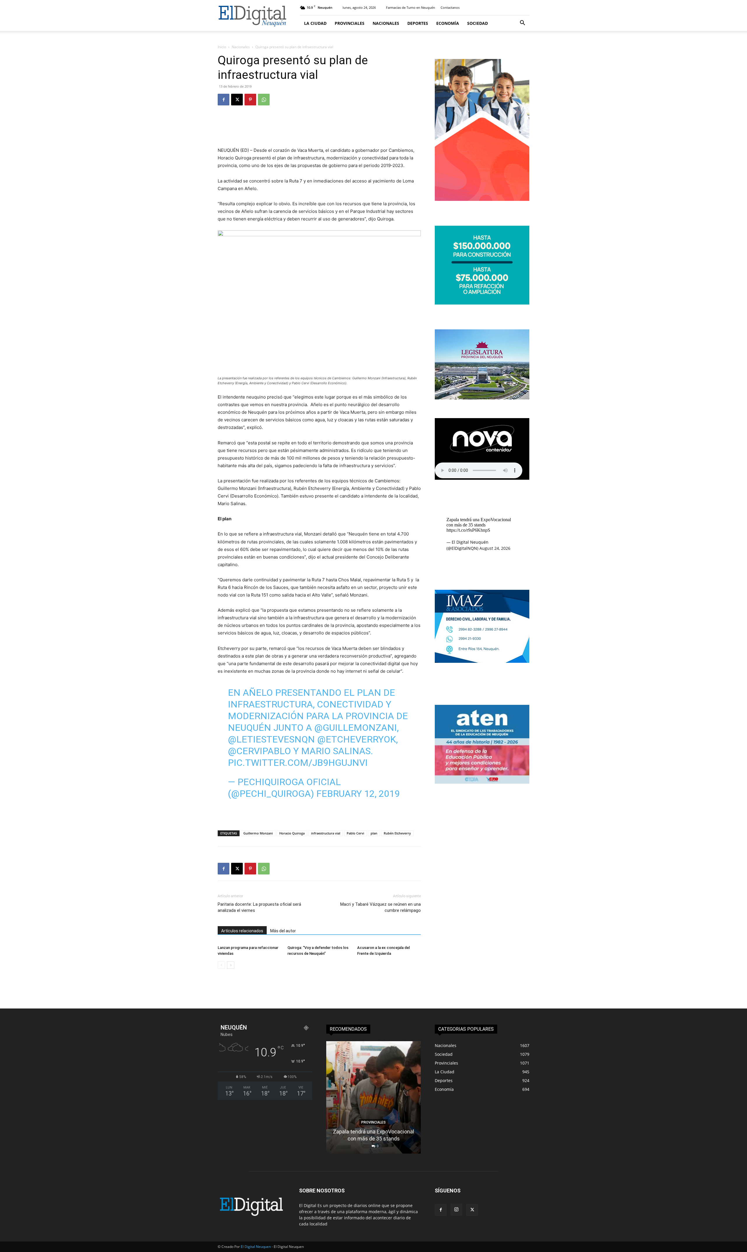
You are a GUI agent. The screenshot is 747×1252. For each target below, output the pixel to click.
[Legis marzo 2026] (482, 398)
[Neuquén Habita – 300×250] (482, 303)
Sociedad (477, 23)
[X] (237, 99)
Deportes (417, 23)
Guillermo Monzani (258, 833)
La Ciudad (315, 23)
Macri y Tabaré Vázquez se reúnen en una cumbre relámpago (380, 907)
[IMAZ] (482, 661)
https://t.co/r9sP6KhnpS (468, 530)
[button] (522, 23)
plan (374, 833)
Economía (447, 23)
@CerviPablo (259, 751)
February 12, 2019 (358, 793)
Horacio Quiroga (292, 833)
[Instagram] (456, 1210)
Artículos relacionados (242, 930)
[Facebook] (223, 99)
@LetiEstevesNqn (271, 739)
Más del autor (283, 930)
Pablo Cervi (355, 833)
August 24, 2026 (494, 548)
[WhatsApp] (264, 99)
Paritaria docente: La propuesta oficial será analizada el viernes (259, 907)
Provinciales (349, 23)
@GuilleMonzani (355, 727)
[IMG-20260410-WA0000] (482, 782)
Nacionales (386, 23)
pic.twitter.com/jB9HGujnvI (298, 762)
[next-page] (230, 965)
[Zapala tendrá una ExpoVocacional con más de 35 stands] (373, 1097)
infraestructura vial (325, 833)
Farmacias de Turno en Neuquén (410, 7)
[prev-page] (221, 965)
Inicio (222, 46)
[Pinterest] (250, 99)
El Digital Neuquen (256, 1246)
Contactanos (450, 7)
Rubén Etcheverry (397, 833)
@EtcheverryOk (356, 739)
